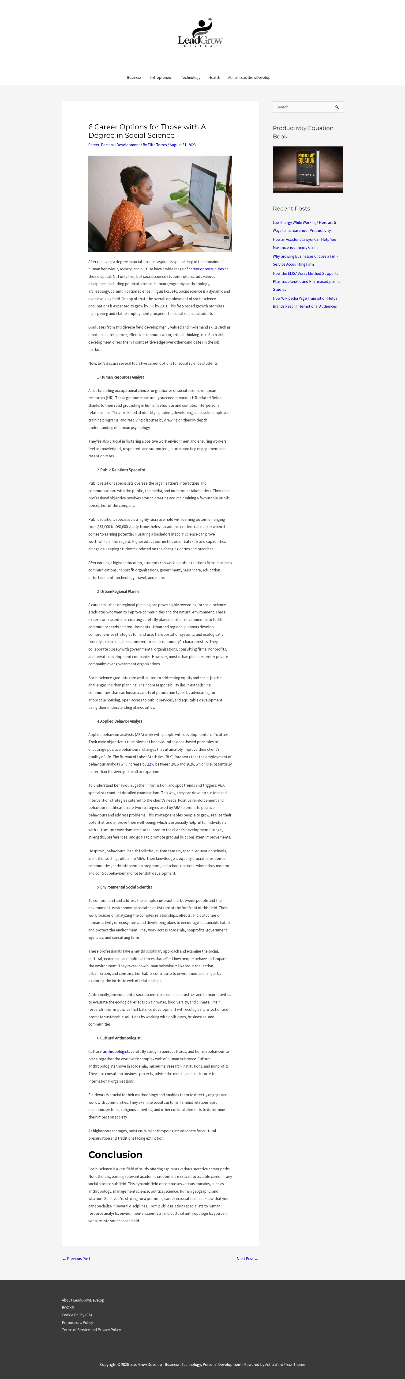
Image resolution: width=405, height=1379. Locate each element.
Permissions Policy (77, 1322)
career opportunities (206, 269)
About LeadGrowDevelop (83, 1300)
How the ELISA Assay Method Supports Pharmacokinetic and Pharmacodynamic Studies (306, 281)
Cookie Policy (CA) (77, 1315)
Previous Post (76, 1258)
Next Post (247, 1258)
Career (93, 144)
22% (150, 764)
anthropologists (116, 1051)
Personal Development (120, 144)
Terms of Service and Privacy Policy (91, 1329)
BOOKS (68, 1307)
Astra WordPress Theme (285, 1364)
